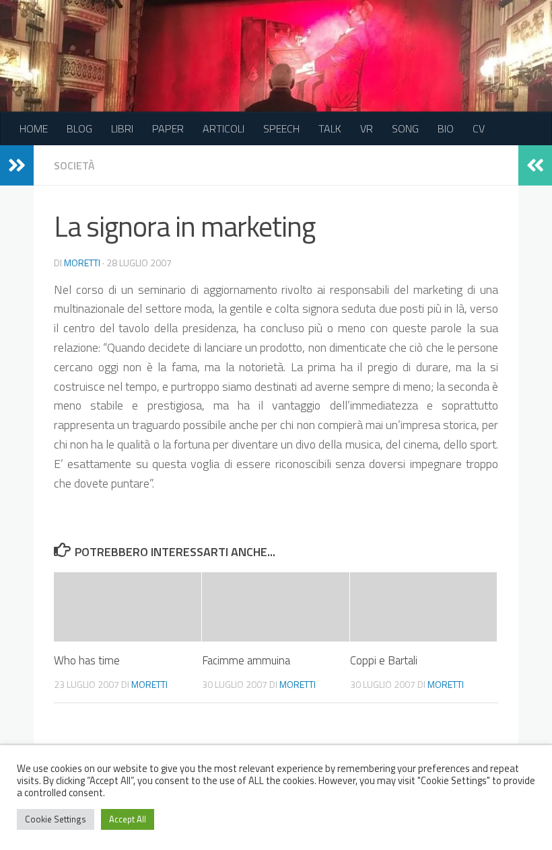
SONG (405, 128)
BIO (446, 128)
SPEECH (281, 128)
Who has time (87, 660)
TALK (329, 128)
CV (479, 128)
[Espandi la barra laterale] (17, 165)
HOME (34, 128)
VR (366, 128)
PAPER (168, 128)
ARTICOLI (223, 128)
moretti (82, 263)
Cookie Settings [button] (55, 819)
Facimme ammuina (246, 660)
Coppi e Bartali (383, 660)
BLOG (79, 128)
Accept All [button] (127, 819)
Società (74, 165)
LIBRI (122, 128)
